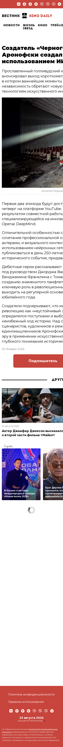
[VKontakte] (18, 4)
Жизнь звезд (29, 27)
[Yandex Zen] (24, 4)
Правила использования (26, 702)
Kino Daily (27, 16)
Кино (42, 25)
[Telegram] (59, 4)
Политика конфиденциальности (31, 694)
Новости (11, 25)
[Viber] (42, 4)
